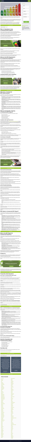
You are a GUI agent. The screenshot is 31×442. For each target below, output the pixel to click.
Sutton (11, 421)
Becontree (2, 410)
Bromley (2, 379)
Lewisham (2, 411)
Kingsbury (12, 398)
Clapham (2, 431)
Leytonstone (2, 383)
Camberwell (2, 413)
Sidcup (2, 437)
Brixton (2, 427)
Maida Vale (2, 433)
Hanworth (12, 433)
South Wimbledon (13, 402)
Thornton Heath (12, 396)
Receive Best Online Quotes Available (11, 90)
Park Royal (12, 403)
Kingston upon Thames (13, 424)
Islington (2, 401)
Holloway (2, 405)
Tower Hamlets (2, 384)
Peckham (2, 406)
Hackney (2, 385)
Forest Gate (2, 378)
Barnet (11, 397)
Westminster (2, 414)
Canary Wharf (2, 388)
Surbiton (12, 429)
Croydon (12, 406)
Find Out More (10, 231)
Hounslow (12, 428)
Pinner (11, 431)
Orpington (12, 405)
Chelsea (2, 432)
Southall (12, 427)
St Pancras (2, 407)
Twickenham (12, 423)
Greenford (12, 422)
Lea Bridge (2, 386)
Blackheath (2, 402)
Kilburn (12, 379)
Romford (2, 435)
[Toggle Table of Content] (6, 27)
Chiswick (12, 401)
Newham (2, 382)
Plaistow (2, 380)
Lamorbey (2, 436)
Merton (11, 400)
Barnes (12, 399)
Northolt (12, 425)
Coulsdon (12, 426)
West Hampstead (13, 378)
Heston (12, 430)
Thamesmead (2, 408)
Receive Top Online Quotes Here (10, 353)
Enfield (11, 380)
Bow (1, 381)
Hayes (11, 432)
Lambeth (2, 429)
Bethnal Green (2, 387)
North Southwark (3, 403)
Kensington (12, 381)
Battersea (12, 382)
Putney (11, 395)
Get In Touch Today (11, 25)
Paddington (2, 430)
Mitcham (12, 404)
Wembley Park (12, 407)
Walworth (2, 404)
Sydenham (2, 434)
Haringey (2, 409)
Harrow (12, 420)
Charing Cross (2, 412)
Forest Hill (2, 428)
